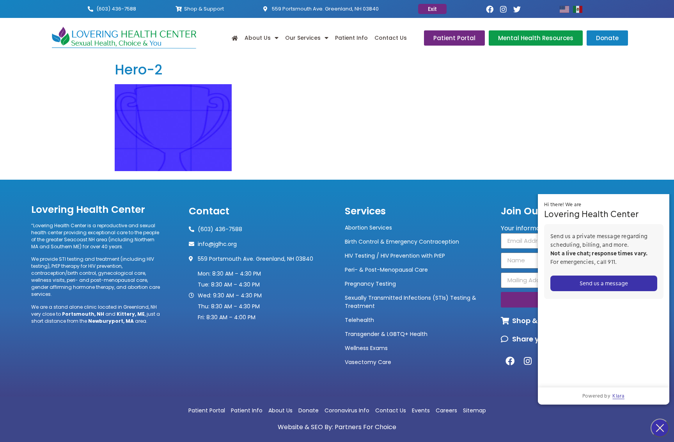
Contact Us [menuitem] (390, 38)
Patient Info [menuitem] (351, 38)
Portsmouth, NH (83, 314)
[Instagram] (503, 9)
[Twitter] (517, 9)
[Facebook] (489, 9)
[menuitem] (235, 38)
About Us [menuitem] (258, 38)
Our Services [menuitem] (303, 38)
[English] (566, 8)
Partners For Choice (365, 427)
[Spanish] (579, 8)
